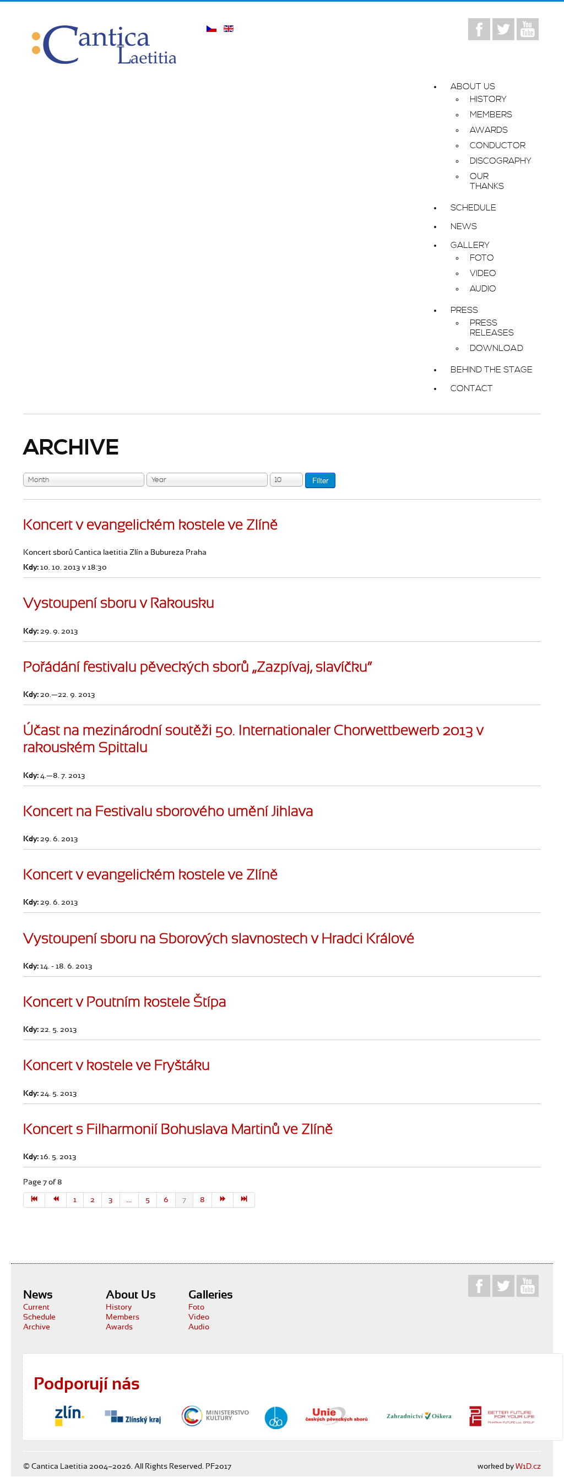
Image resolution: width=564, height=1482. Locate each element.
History (119, 1307)
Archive (36, 1327)
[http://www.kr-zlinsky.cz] (132, 1415)
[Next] (223, 1200)
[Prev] (56, 1200)
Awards (119, 1327)
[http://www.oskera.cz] (419, 1415)
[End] (244, 1200)
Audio (198, 1327)
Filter (320, 480)
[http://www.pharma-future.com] (501, 1415)
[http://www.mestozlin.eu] (69, 1416)
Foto (196, 1307)
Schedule (39, 1317)
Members (122, 1317)
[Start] (34, 1200)
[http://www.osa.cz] (276, 1417)
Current (36, 1307)
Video (198, 1317)
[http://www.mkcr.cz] (215, 1415)
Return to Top (527, 1452)
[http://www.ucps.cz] (336, 1415)
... (129, 1200)
